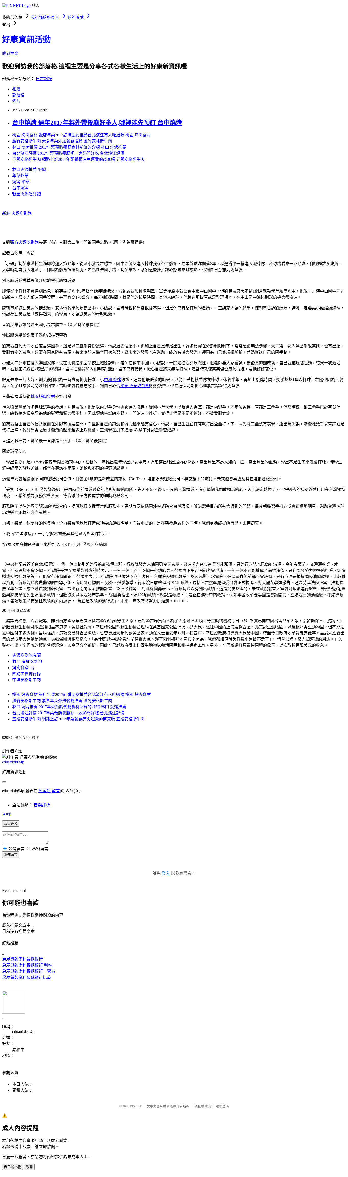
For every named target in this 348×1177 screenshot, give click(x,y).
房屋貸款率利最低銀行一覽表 (28, 971)
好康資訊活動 (26, 39)
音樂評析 (42, 805)
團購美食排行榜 (26, 674)
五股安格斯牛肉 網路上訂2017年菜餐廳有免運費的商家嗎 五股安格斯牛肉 (78, 159)
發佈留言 (10, 855)
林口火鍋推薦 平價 (29, 169)
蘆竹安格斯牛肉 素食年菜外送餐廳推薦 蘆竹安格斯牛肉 (62, 141)
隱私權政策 (202, 1106)
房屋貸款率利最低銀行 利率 (27, 965)
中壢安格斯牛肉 (26, 680)
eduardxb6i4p (13, 762)
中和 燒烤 (112, 379)
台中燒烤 (20, 188)
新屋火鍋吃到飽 (26, 194)
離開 (29, 1167)
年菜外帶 (20, 175)
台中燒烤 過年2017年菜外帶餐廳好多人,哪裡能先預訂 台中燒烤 (97, 122)
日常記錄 (44, 79)
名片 (16, 101)
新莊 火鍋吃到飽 (17, 213)
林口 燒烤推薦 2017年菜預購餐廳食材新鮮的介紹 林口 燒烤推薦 (69, 147)
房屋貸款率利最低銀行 (22, 959)
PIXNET (136, 1106)
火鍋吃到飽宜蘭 (26, 655)
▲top (6, 814)
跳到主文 (10, 53)
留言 (56, 791)
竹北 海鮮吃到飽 (27, 661)
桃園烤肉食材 (43, 396)
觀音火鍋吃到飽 (24, 242)
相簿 (16, 89)
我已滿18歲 (12, 1167)
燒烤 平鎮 (21, 182)
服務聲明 (222, 1106)
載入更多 (10, 824)
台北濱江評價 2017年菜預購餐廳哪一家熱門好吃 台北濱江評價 (68, 153)
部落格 (18, 95)
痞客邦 (44, 791)
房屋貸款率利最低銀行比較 (26, 977)
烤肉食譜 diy (23, 667)
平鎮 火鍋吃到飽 (135, 386)
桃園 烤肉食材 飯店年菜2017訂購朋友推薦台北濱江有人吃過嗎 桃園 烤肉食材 (81, 135)
